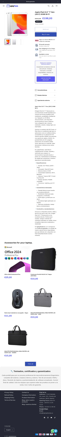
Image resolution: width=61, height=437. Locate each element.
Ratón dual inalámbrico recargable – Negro (16, 313)
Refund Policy (8, 395)
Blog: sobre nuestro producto (28, 400)
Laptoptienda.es (12, 436)
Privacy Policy (8, 392)
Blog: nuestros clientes (29, 404)
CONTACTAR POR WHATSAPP (46, 79)
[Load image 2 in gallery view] (14, 42)
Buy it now (46, 34)
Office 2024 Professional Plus (12, 274)
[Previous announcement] (3, 1)
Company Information (29, 395)
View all (30, 364)
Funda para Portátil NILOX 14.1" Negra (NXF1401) (41, 275)
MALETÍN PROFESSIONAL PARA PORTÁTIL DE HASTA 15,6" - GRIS (43, 313)
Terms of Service (9, 400)
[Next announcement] (58, 1)
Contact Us (25, 392)
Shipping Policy (9, 397)
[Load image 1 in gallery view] (7, 42)
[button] (4, 6)
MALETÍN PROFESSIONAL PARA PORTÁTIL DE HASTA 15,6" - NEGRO (16, 352)
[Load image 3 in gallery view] (21, 42)
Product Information (28, 397)
